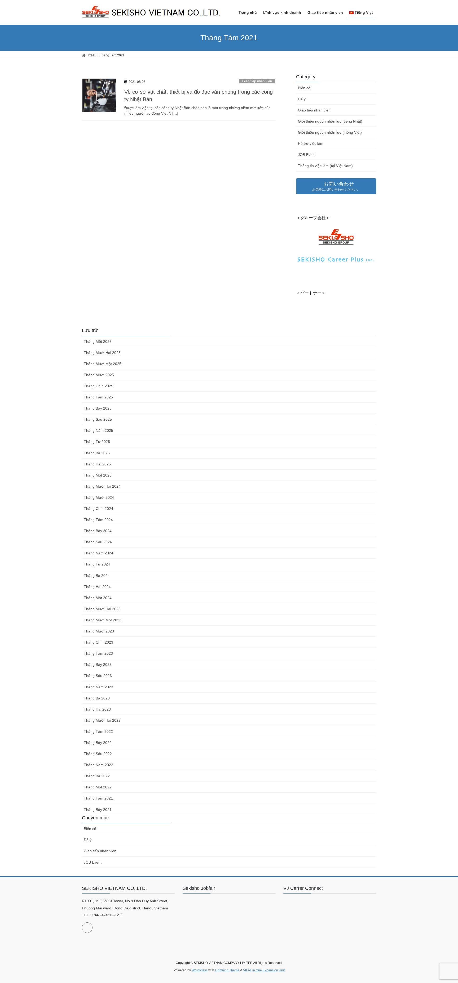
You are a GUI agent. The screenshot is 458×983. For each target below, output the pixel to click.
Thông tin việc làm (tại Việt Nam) (325, 166)
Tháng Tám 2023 (98, 653)
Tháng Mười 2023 (99, 631)
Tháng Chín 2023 (98, 642)
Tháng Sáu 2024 (98, 542)
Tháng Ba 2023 (97, 698)
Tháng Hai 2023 (97, 709)
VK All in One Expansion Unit (264, 970)
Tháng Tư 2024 (97, 564)
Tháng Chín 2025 (98, 386)
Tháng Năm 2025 (98, 430)
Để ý (302, 99)
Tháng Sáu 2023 (98, 676)
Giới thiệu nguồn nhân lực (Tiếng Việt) (330, 132)
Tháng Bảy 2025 (98, 408)
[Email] (87, 927)
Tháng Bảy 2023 (98, 664)
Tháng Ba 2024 (97, 575)
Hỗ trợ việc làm (310, 143)
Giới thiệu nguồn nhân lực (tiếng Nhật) (330, 121)
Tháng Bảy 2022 (98, 742)
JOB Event (307, 154)
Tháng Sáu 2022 (98, 754)
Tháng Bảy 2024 (98, 531)
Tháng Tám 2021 (98, 798)
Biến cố (304, 88)
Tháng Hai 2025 (97, 464)
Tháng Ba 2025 (97, 453)
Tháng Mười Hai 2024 (102, 486)
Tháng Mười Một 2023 (102, 620)
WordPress (200, 970)
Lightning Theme (227, 970)
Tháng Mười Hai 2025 (102, 353)
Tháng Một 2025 (98, 475)
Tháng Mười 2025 (99, 375)
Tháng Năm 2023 (98, 687)
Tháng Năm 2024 (98, 553)
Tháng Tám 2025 (98, 397)
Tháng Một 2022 (98, 787)
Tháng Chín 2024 (98, 508)
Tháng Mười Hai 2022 (102, 720)
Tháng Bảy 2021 (98, 809)
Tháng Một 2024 (98, 598)
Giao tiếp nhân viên (257, 81)
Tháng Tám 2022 (98, 731)
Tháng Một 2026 (98, 341)
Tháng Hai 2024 (97, 587)
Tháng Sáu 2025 (98, 419)
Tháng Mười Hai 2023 (102, 609)
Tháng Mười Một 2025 (102, 364)
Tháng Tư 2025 (97, 441)
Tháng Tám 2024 (98, 520)
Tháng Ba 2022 (97, 776)
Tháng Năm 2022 (98, 765)
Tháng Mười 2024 (99, 497)
